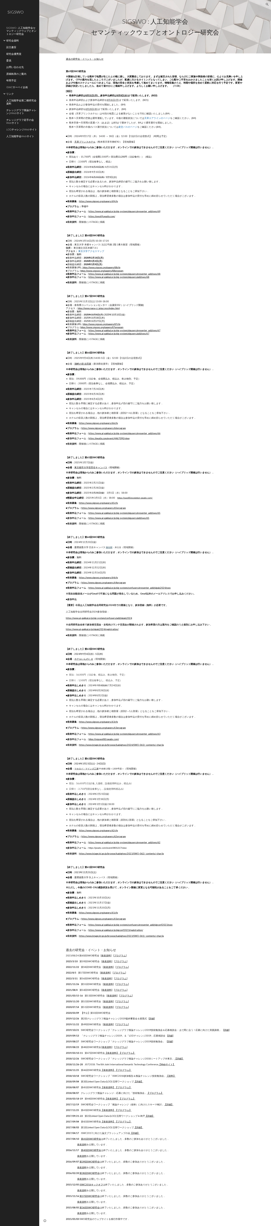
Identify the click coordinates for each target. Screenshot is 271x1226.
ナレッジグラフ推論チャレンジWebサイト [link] (21, 112)
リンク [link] (10, 93)
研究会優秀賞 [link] (13, 53)
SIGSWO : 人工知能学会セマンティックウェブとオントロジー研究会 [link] (21, 30)
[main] (155, 27)
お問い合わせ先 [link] (15, 67)
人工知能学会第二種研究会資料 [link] (21, 102)
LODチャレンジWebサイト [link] (21, 129)
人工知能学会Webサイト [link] (20, 136)
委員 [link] (8, 60)
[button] (267, 4)
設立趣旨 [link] (11, 47)
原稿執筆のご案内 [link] (16, 73)
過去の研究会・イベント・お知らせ (85, 59)
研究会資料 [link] (12, 40)
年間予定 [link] (11, 80)
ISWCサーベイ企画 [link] (17, 87)
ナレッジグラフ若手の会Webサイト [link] (20, 121)
